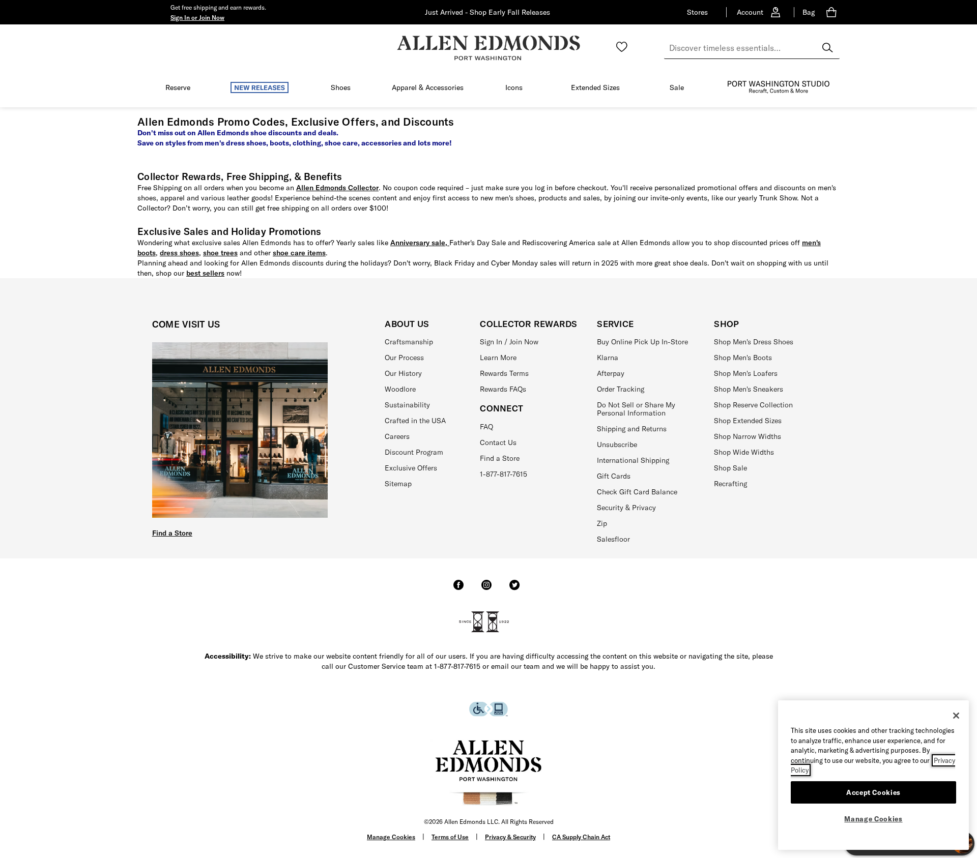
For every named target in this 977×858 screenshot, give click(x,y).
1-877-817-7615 (503, 474)
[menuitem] (178, 89)
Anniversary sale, (419, 242)
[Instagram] (486, 589)
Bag (808, 12)
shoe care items (299, 252)
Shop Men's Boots (743, 357)
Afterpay (610, 373)
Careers (397, 436)
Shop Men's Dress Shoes (753, 341)
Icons (514, 87)
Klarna (607, 357)
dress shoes (179, 252)
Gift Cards (613, 476)
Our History (403, 373)
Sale (677, 87)
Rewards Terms (504, 373)
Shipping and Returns (632, 428)
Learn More (498, 357)
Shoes (341, 87)
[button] (197, 17)
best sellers (205, 273)
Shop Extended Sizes (748, 420)
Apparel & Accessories (428, 87)
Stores (697, 12)
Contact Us (498, 442)
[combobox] (752, 48)
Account (750, 12)
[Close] (956, 715)
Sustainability (407, 404)
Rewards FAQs (503, 389)
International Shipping (633, 460)
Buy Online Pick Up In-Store (642, 341)
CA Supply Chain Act (581, 837)
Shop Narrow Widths (747, 436)
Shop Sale (730, 467)
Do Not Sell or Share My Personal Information (636, 409)
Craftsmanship (409, 341)
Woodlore (400, 389)
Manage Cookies (391, 837)
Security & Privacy (626, 507)
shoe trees (220, 252)
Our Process (404, 357)
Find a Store (172, 533)
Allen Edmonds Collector (337, 187)
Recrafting (730, 483)
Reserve (177, 87)
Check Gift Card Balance (637, 491)
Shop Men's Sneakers (748, 389)
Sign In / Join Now (509, 341)
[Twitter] (514, 589)
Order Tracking (620, 389)
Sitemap (398, 483)
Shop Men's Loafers (746, 373)
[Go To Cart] (833, 12)
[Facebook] (458, 589)
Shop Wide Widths (744, 452)
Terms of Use (450, 837)
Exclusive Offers (411, 467)
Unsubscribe (617, 444)
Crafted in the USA (415, 420)
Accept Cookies (873, 792)
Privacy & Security (510, 837)
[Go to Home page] (488, 48)
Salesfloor (613, 539)
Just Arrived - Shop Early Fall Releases (487, 12)
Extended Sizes (595, 87)
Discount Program (414, 452)
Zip (602, 523)
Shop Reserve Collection (753, 404)
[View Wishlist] (622, 47)
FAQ (486, 426)
